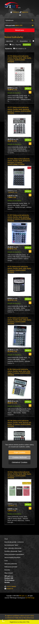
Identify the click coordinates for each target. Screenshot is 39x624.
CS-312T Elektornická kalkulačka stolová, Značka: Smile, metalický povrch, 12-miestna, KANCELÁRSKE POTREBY (19, 218)
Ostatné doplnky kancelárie (12, 557)
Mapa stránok (8, 573)
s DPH (14, 25)
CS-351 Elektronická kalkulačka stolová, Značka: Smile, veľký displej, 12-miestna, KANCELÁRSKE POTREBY (19, 269)
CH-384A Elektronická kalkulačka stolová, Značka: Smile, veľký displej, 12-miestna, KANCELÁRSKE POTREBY (19, 475)
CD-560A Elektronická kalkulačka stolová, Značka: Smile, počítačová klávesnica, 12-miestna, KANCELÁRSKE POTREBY (19, 161)
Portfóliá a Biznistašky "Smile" (13, 551)
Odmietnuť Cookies (19, 462)
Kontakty (7, 570)
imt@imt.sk (9, 588)
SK (20, 15)
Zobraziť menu (19, 30)
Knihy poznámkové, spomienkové (14, 554)
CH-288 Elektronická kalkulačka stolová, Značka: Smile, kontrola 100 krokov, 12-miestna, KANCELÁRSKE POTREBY (19, 423)
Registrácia (25, 12)
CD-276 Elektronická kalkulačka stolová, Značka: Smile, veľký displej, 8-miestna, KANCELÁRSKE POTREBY (19, 59)
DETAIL (27, 88)
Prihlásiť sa (15, 12)
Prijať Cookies (19, 452)
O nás (6, 560)
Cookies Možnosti (19, 457)
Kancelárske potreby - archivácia (14, 542)
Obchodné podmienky (10, 563)
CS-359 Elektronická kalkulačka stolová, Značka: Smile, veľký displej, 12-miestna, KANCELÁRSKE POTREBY (19, 321)
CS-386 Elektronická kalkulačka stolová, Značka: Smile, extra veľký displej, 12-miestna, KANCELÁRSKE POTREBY (19, 372)
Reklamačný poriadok (10, 567)
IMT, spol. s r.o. (12, 5)
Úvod (6, 539)
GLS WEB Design (30, 598)
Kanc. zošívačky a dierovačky (12, 548)
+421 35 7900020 (11, 586)
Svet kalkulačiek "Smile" (11, 545)
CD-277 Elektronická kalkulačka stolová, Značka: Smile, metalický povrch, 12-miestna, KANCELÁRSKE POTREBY (19, 110)
